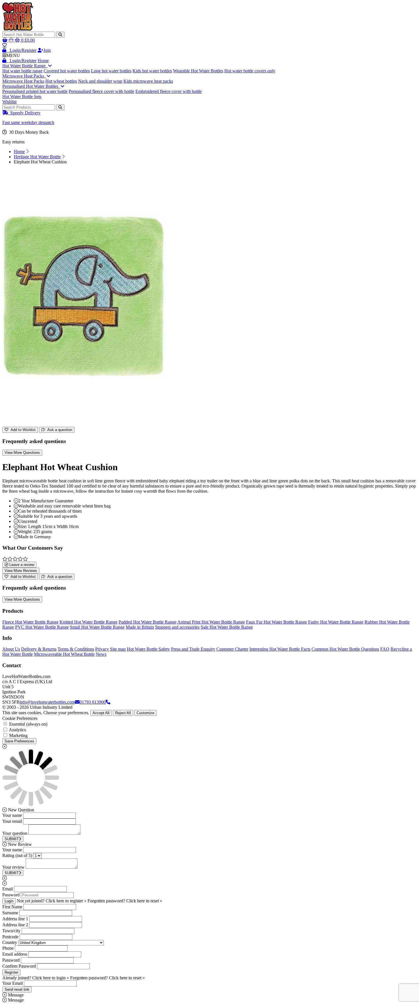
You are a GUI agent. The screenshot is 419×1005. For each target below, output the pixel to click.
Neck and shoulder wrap (100, 81)
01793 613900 (93, 702)
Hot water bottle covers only (249, 70)
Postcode (10, 936)
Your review (13, 867)
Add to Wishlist (22, 430)
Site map (118, 649)
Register (11, 972)
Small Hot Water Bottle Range (97, 627)
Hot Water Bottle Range (25, 65)
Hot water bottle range (22, 70)
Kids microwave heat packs (148, 81)
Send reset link (17, 989)
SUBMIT (12, 839)
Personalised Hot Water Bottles (31, 86)
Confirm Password (19, 966)
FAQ (384, 649)
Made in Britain (140, 627)
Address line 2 (15, 924)
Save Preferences (19, 741)
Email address (14, 954)
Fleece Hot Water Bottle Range (30, 622)
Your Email (12, 983)
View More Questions (22, 452)
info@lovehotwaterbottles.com (47, 702)
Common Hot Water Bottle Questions (345, 649)
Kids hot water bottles (152, 70)
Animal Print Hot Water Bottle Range (211, 622)
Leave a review (21, 565)
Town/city (11, 930)
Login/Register (21, 50)
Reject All (123, 713)
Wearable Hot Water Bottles (198, 70)
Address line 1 (15, 918)
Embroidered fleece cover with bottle (168, 91)
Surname (10, 912)
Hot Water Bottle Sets (21, 96)
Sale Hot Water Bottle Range (227, 627)
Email (7, 888)
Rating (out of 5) (17, 855)
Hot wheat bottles (61, 81)
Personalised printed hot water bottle (35, 91)
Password (11, 894)
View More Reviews (21, 571)
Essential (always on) (28, 724)
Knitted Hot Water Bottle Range (88, 622)
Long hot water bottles (111, 70)
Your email (12, 821)
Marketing (18, 735)
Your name (12, 815)
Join (47, 50)
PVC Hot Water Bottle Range (42, 627)
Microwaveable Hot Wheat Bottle (64, 654)
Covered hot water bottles (67, 70)
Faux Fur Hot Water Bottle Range (276, 622)
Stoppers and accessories (177, 627)
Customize (145, 713)
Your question (14, 833)
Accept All (101, 713)
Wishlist (9, 101)
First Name (12, 906)
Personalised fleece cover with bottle (101, 91)
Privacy (102, 649)
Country (9, 942)
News (101, 654)
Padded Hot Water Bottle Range (147, 622)
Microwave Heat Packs (24, 76)
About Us (11, 649)
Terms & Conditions (76, 649)
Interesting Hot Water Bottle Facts (279, 649)
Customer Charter (232, 649)
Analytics (17, 729)
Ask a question (58, 430)
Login (9, 901)
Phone (8, 948)
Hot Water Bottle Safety (148, 649)
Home (43, 60)
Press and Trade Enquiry (193, 649)
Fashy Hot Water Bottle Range (335, 622)
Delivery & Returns (38, 649)
